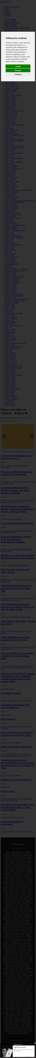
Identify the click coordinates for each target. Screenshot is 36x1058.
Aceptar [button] (18, 66)
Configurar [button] (18, 74)
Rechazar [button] (18, 70)
